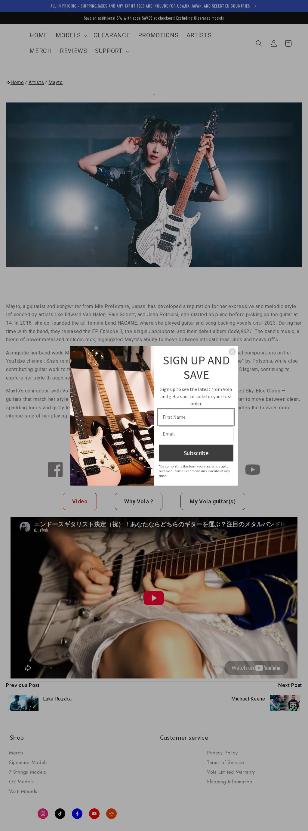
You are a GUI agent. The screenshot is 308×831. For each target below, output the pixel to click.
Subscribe (196, 453)
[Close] (232, 351)
